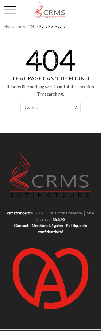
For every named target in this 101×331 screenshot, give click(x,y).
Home (9, 26)
